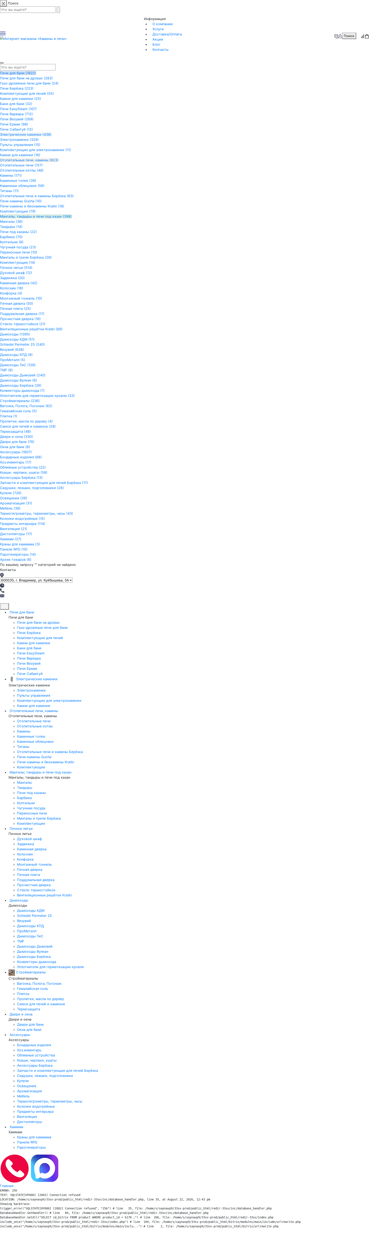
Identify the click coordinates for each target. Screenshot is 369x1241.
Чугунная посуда (18, 247)
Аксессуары (16, 452)
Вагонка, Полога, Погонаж (26, 406)
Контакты (160, 49)
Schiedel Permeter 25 (22, 344)
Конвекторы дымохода (22, 390)
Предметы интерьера (22, 523)
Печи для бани (18, 73)
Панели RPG (14, 549)
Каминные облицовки (22, 186)
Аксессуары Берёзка (21, 477)
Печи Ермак (14, 124)
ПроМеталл (12, 360)
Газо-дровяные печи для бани (29, 83)
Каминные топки (18, 180)
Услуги (158, 29)
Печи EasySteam (18, 109)
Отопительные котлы (22, 170)
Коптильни (11, 242)
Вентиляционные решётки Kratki (31, 329)
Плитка (8, 416)
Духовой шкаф (16, 273)
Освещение (13, 498)
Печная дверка (16, 303)
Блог (156, 44)
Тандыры (11, 226)
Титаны (9, 191)
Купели (11, 493)
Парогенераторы (18, 554)
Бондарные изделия (21, 457)
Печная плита (15, 308)
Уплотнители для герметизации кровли (37, 395)
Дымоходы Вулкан (18, 380)
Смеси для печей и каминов (28, 426)
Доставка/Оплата (167, 34)
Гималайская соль (18, 411)
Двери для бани (17, 442)
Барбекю (11, 237)
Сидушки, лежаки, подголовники (32, 488)
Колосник (11, 288)
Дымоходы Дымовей (22, 375)
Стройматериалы (20, 401)
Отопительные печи (21, 165)
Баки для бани (16, 104)
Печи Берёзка (17, 88)
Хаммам (10, 539)
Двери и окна (16, 436)
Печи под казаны (18, 232)
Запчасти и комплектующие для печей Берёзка (44, 483)
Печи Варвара (16, 114)
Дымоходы (15, 334)
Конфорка (11, 293)
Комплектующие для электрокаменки (35, 150)
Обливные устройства (23, 467)
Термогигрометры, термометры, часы (36, 513)
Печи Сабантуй (16, 129)
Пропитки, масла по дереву (26, 421)
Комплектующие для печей (27, 93)
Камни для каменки (20, 98)
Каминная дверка (18, 283)
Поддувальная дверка (22, 314)
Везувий (12, 349)
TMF (6, 370)
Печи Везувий (17, 119)
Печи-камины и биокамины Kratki (32, 206)
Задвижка (12, 278)
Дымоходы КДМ (17, 339)
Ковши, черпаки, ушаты (23, 472)
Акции (157, 39)
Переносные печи (18, 252)
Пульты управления (20, 145)
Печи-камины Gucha (21, 201)
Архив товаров (15, 559)
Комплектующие (18, 211)
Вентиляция (13, 529)
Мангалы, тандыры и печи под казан (36, 216)
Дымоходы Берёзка (20, 385)
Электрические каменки (25, 134)
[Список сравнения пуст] (362, 36)
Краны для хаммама (20, 544)
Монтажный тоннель (21, 298)
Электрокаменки (19, 139)
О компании (162, 24)
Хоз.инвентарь (15, 462)
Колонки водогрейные (22, 518)
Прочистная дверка (20, 319)
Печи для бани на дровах (26, 78)
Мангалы (11, 221)
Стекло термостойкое (22, 324)
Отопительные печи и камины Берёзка (37, 196)
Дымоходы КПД (16, 354)
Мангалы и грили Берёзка (26, 257)
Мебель (10, 508)
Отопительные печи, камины (29, 160)
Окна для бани (15, 447)
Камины (11, 175)
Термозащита (15, 431)
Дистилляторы (16, 534)
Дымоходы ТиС (18, 365)
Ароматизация (16, 503)
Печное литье (16, 267)
